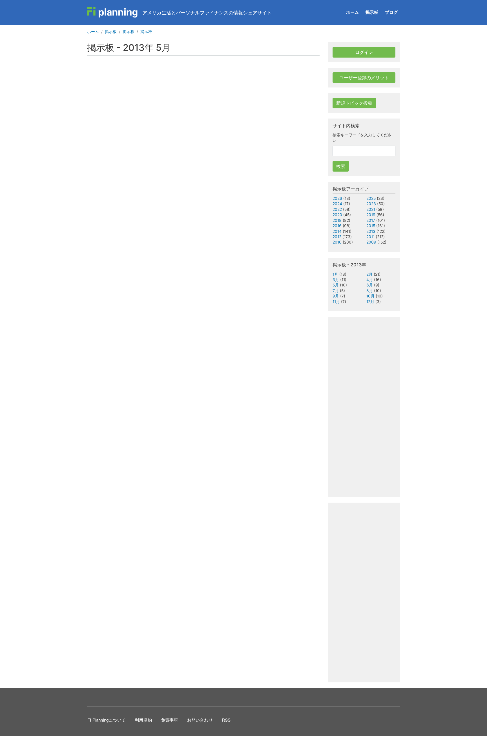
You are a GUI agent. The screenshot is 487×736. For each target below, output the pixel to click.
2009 (371, 242)
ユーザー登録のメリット (364, 77)
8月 (369, 290)
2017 (370, 220)
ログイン (364, 52)
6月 (369, 285)
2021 (370, 209)
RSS (226, 720)
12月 (370, 301)
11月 (336, 301)
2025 (371, 198)
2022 (337, 209)
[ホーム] (112, 12)
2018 (337, 220)
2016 (337, 226)
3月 (336, 279)
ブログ (391, 12)
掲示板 (372, 12)
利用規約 (143, 720)
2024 (337, 203)
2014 (337, 231)
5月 (336, 285)
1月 (335, 274)
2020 (337, 215)
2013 (370, 231)
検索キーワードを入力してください (362, 138)
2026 (337, 198)
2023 (371, 203)
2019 (370, 215)
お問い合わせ (200, 720)
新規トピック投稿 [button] (354, 103)
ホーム (352, 12)
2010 (337, 242)
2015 (370, 226)
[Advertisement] (243, 106)
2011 (370, 237)
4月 (369, 279)
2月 (369, 274)
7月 (336, 290)
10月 (370, 296)
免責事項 (169, 720)
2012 (337, 237)
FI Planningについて (106, 720)
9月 (336, 296)
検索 (340, 166)
